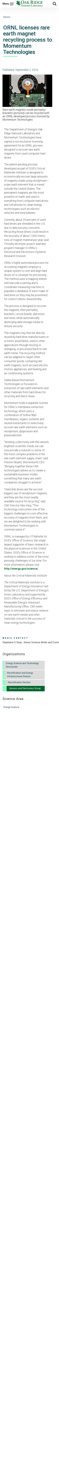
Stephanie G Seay (12, 642)
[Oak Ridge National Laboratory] (29, 4)
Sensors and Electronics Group (25, 688)
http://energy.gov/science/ (21, 568)
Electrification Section (19, 682)
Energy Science (11, 707)
